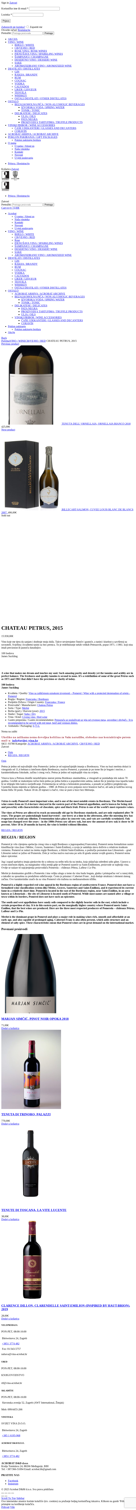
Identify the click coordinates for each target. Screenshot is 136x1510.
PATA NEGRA (29, 119)
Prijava (6, 21)
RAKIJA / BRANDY (26, 74)
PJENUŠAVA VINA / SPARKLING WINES (39, 53)
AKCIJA (13, 39)
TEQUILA (20, 92)
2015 (42, 711)
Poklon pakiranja (17, 326)
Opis (10, 752)
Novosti (19, 154)
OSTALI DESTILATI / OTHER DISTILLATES (41, 98)
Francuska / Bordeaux (37, 699)
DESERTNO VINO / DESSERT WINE (36, 59)
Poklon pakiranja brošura (28, 140)
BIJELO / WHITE (24, 45)
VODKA (20, 83)
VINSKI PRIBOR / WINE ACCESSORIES (31, 125)
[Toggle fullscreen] (9, 1493)
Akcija (11, 332)
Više (12, 1507)
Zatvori (13, 2)
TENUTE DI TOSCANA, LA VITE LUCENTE (34, 1210)
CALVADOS (22, 86)
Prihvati (5, 1507)
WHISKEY (21, 95)
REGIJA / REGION (18, 755)
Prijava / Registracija (19, 163)
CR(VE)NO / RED (25, 48)
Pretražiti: (6, 33)
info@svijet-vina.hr (25, 740)
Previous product (10, 343)
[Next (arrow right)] (6, 1496)
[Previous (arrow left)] (2, 1496)
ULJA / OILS (28, 116)
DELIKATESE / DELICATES (31, 113)
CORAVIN (21, 131)
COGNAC (20, 80)
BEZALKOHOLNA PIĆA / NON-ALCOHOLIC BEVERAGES (50, 104)
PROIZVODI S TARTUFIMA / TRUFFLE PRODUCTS (52, 122)
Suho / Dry (30, 714)
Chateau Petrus (45, 705)
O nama (12, 143)
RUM (18, 77)
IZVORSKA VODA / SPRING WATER (43, 107)
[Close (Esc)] (2, 1493)
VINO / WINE (16, 42)
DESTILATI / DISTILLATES (24, 68)
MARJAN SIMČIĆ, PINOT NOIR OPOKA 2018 (35, 1019)
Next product (8, 429)
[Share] (6, 1493)
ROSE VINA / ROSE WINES (31, 51)
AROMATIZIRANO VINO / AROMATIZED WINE (43, 65)
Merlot (25, 708)
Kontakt (19, 152)
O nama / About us (24, 146)
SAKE (18, 62)
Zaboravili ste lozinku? (13, 27)
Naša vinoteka (22, 149)
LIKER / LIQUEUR (25, 89)
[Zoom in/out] (12, 1493)
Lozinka (6, 14)
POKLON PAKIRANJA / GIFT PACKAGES (32, 137)
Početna (5, 340)
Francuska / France (55, 702)
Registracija (24, 30)
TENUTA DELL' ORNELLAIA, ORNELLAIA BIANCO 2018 (96, 423)
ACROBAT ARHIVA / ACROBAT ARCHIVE (33, 134)
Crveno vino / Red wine (34, 717)
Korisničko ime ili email (14, 8)
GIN (17, 71)
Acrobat (12, 213)
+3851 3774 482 (10, 1343)
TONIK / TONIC (30, 110)
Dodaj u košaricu (10, 1028)
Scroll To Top (8, 1498)
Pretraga (49, 33)
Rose (17, 240)
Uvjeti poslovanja (24, 157)
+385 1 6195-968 (11, 1435)
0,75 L (36, 725)
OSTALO (13, 101)
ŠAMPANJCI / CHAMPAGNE (31, 56)
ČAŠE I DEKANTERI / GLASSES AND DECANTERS (45, 128)
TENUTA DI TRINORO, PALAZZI (26, 1114)
